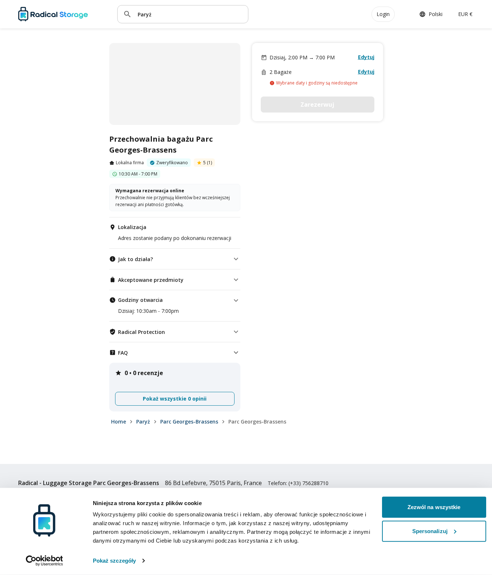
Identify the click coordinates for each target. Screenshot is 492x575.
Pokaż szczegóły (114, 561)
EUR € (465, 14)
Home (118, 421)
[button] (174, 259)
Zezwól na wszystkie (434, 507)
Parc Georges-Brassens (189, 421)
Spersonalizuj (430, 531)
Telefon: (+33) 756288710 (298, 483)
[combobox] (190, 14)
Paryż (143, 421)
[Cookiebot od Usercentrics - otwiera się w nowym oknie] (44, 560)
